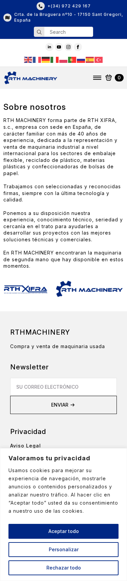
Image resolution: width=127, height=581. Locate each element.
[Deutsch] (46, 59)
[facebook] (78, 47)
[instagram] (68, 47)
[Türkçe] (98, 59)
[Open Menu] (97, 78)
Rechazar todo (63, 568)
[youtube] (59, 47)
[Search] (39, 32)
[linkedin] (49, 47)
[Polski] (63, 59)
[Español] (90, 59)
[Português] (72, 59)
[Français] (37, 59)
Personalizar (64, 549)
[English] (28, 59)
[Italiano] (54, 59)
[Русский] (81, 59)
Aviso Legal (25, 446)
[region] (63, 514)
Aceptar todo (63, 531)
